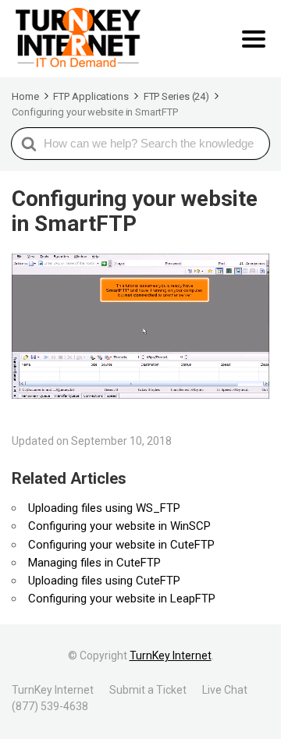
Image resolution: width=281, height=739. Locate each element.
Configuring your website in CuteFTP (121, 545)
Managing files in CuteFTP (94, 563)
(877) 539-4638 (50, 706)
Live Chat (224, 690)
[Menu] (253, 39)
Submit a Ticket (148, 690)
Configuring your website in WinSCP (119, 526)
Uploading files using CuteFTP (104, 581)
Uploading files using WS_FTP (104, 508)
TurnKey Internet (171, 655)
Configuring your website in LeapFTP (121, 599)
